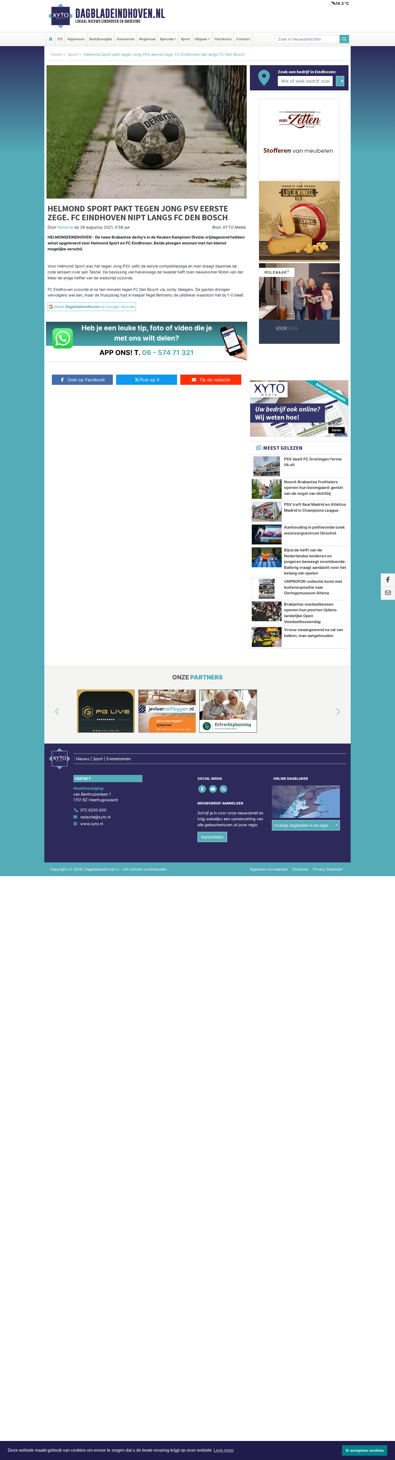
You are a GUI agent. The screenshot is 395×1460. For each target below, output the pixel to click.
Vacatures (223, 39)
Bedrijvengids (100, 39)
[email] (388, 593)
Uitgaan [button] (201, 39)
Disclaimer (300, 869)
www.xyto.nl (91, 823)
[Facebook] (203, 789)
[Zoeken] (344, 39)
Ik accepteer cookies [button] (365, 1450)
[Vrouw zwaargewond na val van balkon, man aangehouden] (267, 637)
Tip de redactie (214, 379)
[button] (50, 712)
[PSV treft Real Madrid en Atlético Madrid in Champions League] (267, 512)
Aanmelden (212, 837)
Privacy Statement (328, 869)
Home (56, 54)
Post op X (149, 379)
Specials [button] (167, 39)
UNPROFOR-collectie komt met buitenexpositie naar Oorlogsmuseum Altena (313, 587)
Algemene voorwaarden (269, 869)
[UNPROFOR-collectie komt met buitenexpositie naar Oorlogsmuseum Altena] (267, 589)
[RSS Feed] (223, 789)
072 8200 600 (93, 810)
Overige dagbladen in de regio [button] (301, 825)
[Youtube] (213, 789)
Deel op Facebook (86, 379)
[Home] (50, 39)
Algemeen (76, 39)
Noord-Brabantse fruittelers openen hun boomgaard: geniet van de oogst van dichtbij (313, 488)
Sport (185, 39)
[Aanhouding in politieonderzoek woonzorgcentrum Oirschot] (267, 534)
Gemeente (126, 39)
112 (60, 39)
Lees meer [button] (224, 1450)
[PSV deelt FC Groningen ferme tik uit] (267, 466)
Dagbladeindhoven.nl (120, 13)
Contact (243, 39)
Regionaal (147, 39)
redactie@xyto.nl (95, 817)
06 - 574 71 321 (168, 352)
